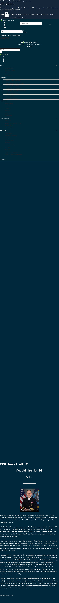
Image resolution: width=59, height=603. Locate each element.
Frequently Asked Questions (12, 152)
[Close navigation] (1, 52)
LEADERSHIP (3, 78)
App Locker (8, 138)
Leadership (3, 35)
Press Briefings (9, 103)
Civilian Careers (9, 128)
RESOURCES (3, 130)
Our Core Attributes (10, 70)
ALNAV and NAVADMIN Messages (13, 154)
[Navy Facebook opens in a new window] (4, 22)
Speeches (7, 111)
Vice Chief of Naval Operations (13, 88)
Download (34, 510)
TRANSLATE (3, 159)
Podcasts (7, 142)
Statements (8, 113)
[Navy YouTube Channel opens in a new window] (5, 28)
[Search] (37, 42)
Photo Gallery (8, 133)
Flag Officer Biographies (14, 35)
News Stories (8, 115)
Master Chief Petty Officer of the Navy (16, 91)
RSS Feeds (7, 150)
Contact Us (8, 157)
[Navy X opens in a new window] (5, 24)
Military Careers (9, 125)
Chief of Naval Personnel (12, 93)
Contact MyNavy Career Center (13, 123)
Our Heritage (8, 75)
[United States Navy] (7, 20)
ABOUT (2, 65)
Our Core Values (9, 68)
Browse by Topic (9, 140)
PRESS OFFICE (3, 101)
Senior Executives (10, 96)
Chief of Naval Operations (12, 85)
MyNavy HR (8, 121)
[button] (29, 3)
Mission (7, 73)
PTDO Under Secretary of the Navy (15, 83)
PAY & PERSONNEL (4, 118)
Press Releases (9, 106)
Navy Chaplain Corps (10, 145)
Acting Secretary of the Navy (13, 80)
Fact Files (7, 147)
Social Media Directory (11, 135)
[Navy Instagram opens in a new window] (4, 26)
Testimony (7, 108)
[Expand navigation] (22, 42)
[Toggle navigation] (50, 24)
